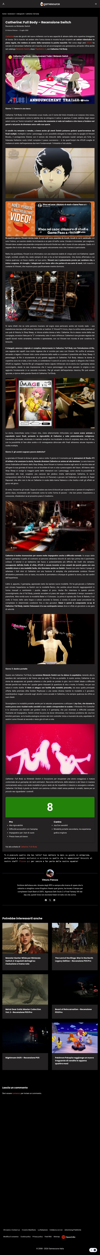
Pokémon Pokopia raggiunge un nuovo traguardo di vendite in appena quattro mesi (74, 1060)
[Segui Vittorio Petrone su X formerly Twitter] (50, 900)
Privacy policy (38, 1237)
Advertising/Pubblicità (73, 1230)
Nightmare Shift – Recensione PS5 (22, 1057)
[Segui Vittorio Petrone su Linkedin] (54, 900)
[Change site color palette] (93, 1250)
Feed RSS (48, 1237)
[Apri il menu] (96, 3)
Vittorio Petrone (12, 30)
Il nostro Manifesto (29, 1230)
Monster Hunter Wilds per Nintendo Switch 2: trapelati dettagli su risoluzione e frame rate (23, 961)
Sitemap (57, 1237)
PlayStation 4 (40, 49)
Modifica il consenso (11, 1237)
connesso (16, 1093)
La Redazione (43, 1230)
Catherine (9, 36)
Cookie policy (26, 1237)
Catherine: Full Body (29, 847)
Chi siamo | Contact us (11, 1230)
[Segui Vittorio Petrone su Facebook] (46, 900)
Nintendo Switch (23, 49)
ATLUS (89, 43)
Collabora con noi (56, 1230)
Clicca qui (24, 861)
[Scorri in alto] (95, 1247)
